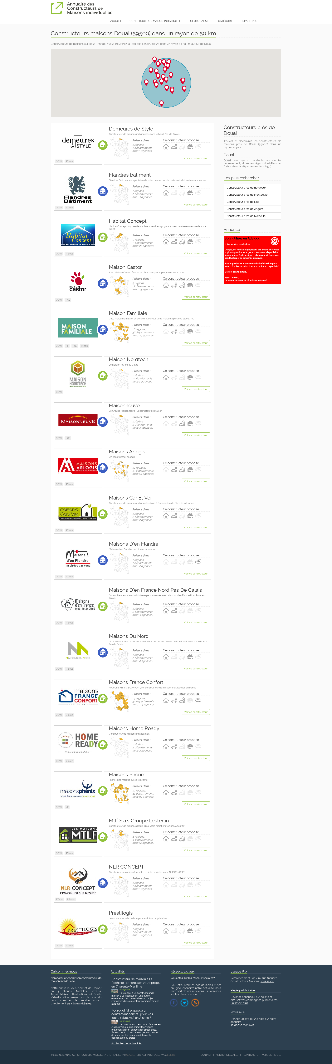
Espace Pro (249, 20)
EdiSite (171, 1055)
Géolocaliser (200, 20)
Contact (206, 1055)
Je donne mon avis (242, 1025)
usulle (130, 1055)
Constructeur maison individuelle (156, 20)
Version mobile (271, 1055)
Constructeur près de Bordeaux (246, 187)
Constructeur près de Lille (243, 201)
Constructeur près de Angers (245, 208)
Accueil (116, 20)
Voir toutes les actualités (126, 1043)
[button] (154, 60)
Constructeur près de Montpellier (247, 194)
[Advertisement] (252, 293)
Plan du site (250, 1055)
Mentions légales (227, 1055)
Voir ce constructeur (196, 158)
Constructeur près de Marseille (246, 216)
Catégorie (225, 20)
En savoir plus (239, 1003)
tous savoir (267, 981)
